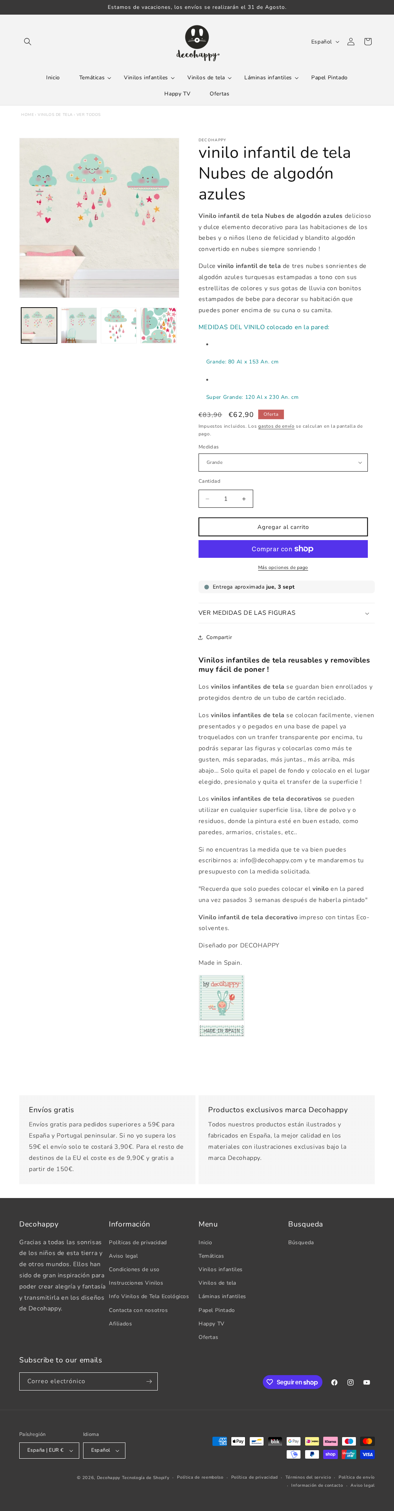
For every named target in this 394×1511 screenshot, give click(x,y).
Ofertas (208, 1337)
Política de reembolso (200, 1477)
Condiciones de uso (134, 1269)
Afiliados (120, 1323)
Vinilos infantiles (221, 1269)
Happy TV (212, 1323)
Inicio (205, 1242)
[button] (27, 41)
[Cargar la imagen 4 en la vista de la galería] (158, 325)
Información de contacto (317, 1485)
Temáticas (211, 1256)
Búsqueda (301, 1242)
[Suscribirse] (148, 1381)
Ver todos (89, 114)
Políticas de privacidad (138, 1242)
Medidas (209, 446)
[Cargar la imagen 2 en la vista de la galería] (79, 325)
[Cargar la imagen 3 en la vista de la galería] (119, 325)
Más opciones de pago (283, 567)
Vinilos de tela (55, 114)
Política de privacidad (254, 1477)
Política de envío (357, 1477)
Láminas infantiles (222, 1296)
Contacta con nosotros (138, 1310)
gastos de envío (276, 426)
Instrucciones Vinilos (136, 1283)
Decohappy (108, 1478)
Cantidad (209, 481)
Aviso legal (123, 1256)
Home (27, 114)
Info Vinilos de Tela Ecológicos (149, 1296)
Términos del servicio (308, 1477)
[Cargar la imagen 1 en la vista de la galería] (39, 325)
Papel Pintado (217, 1310)
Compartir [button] (219, 637)
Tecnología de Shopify (146, 1478)
